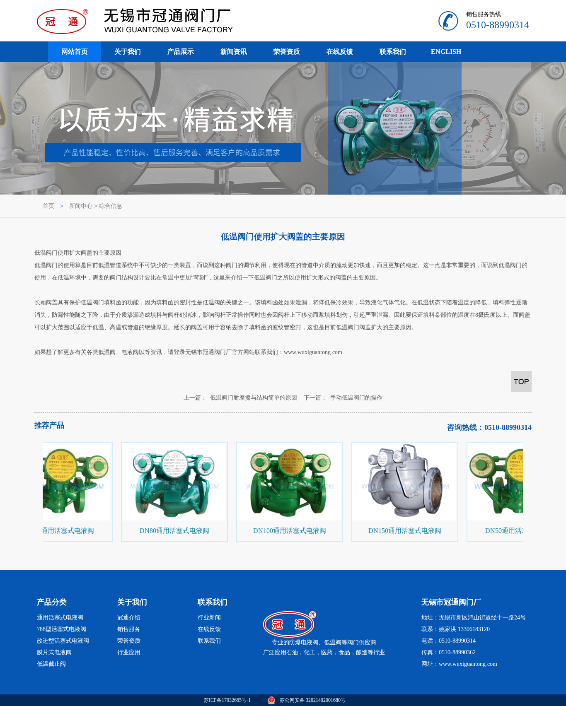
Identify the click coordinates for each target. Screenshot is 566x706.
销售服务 (128, 629)
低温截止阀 (51, 664)
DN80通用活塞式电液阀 (171, 530)
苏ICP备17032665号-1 (227, 700)
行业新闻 (209, 617)
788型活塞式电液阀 (61, 629)
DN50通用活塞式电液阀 (56, 530)
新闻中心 (80, 206)
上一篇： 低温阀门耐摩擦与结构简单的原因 (240, 398)
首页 (48, 206)
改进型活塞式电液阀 (63, 641)
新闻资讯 (233, 51)
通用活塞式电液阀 (60, 617)
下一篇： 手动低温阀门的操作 (343, 398)
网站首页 (74, 51)
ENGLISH (446, 51)
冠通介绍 (128, 617)
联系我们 (393, 51)
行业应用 (128, 652)
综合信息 (110, 206)
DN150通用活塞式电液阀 (401, 530)
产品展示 (180, 51)
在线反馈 (340, 51)
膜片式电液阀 (54, 652)
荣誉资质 (286, 51)
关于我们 (127, 51)
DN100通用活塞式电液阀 (286, 530)
